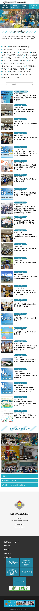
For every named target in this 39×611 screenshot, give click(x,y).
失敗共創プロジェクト (9, 52)
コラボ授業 (13, 69)
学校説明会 (11, 55)
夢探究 (22, 69)
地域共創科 (14, 74)
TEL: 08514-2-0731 (19, 524)
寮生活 (29, 69)
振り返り (31, 60)
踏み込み (19, 66)
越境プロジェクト (8, 66)
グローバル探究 (25, 71)
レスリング (27, 58)
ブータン (5, 74)
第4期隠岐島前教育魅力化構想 (19, 47)
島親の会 (5, 63)
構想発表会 (13, 71)
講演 (3, 55)
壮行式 (16, 60)
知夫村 (4, 71)
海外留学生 (17, 58)
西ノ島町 (17, 77)
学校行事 (21, 63)
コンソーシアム (20, 49)
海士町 (20, 55)
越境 (27, 55)
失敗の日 (34, 55)
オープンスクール (27, 74)
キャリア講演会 (7, 49)
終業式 (23, 60)
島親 (35, 58)
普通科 (13, 63)
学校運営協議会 (30, 66)
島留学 (4, 47)
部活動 (33, 52)
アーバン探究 (6, 58)
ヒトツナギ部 (24, 52)
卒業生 (4, 69)
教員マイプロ (6, 60)
